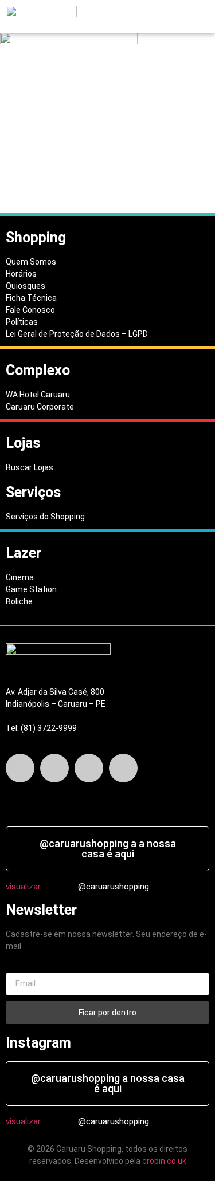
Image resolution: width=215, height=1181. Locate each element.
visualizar (23, 886)
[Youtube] (123, 768)
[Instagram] (89, 768)
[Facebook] (20, 768)
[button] (114, 16)
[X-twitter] (54, 768)
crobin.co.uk (164, 1161)
